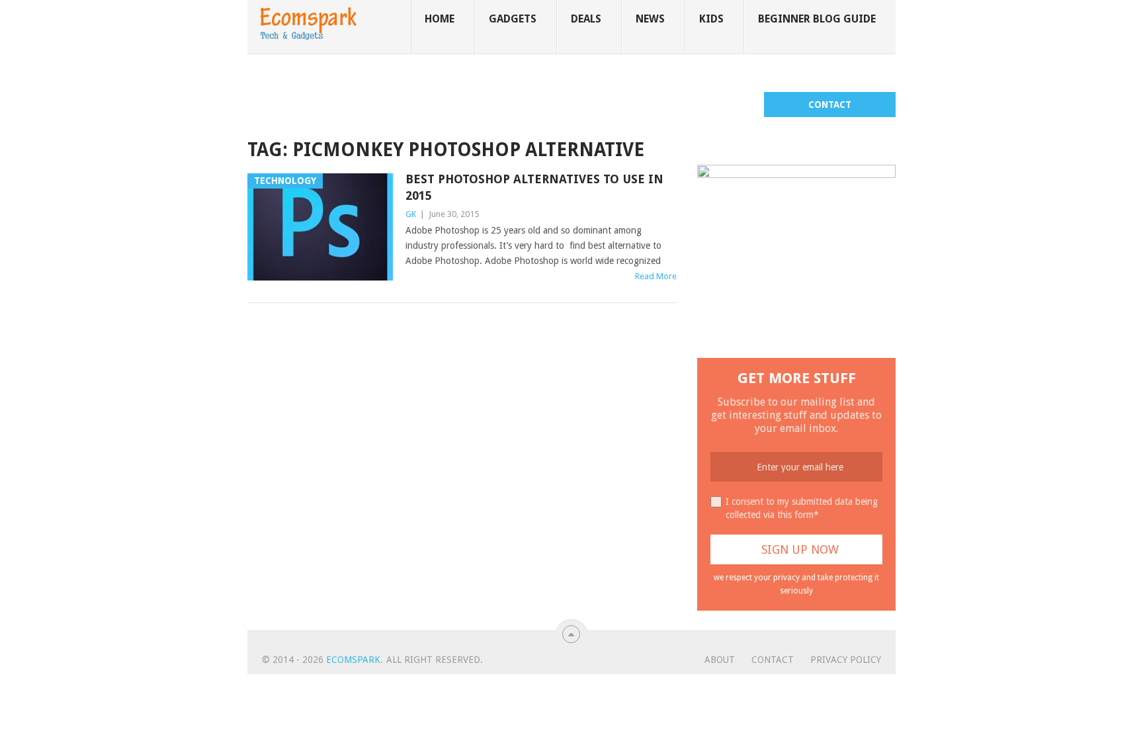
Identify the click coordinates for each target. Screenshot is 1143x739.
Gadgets (512, 19)
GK (410, 214)
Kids (711, 19)
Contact (829, 104)
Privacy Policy (845, 659)
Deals (586, 19)
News (650, 19)
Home (439, 19)
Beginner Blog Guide (817, 19)
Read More (656, 276)
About (719, 659)
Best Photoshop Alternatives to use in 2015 (534, 187)
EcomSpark (353, 659)
